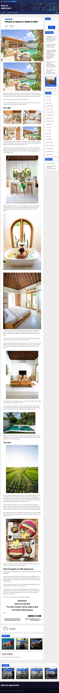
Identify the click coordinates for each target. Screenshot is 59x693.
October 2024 (49, 148)
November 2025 (50, 115)
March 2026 (49, 103)
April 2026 (48, 99)
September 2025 (50, 121)
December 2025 (49, 112)
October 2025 (49, 118)
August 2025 (49, 124)
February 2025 (49, 142)
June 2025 (48, 130)
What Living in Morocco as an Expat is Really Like (32, 619)
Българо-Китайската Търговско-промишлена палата (51, 167)
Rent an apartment (12, 12)
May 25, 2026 (7, 675)
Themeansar (22, 690)
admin (12, 25)
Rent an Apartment (10, 685)
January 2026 (49, 109)
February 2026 (49, 106)
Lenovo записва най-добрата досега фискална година (51, 46)
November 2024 (50, 145)
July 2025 (48, 127)
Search (48, 18)
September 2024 (50, 151)
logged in (10, 657)
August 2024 (49, 154)
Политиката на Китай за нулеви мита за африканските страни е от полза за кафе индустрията (51, 39)
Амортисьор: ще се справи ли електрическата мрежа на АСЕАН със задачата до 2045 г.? (51, 64)
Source (4, 612)
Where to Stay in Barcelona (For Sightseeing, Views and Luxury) (12, 619)
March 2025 (49, 139)
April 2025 (48, 136)
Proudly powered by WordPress (7, 690)
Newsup (17, 690)
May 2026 (48, 96)
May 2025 (48, 133)
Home (3, 12)
